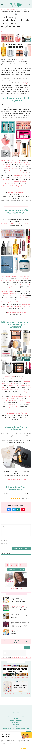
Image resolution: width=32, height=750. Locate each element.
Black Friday (19, 59)
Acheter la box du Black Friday (16, 479)
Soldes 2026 (16, 712)
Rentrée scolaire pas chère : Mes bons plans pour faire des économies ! (19, 600)
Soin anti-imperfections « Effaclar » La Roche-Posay (16, 302)
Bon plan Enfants (15, 598)
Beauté (16, 710)
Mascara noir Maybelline (9, 293)
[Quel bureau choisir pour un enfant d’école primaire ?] (7, 616)
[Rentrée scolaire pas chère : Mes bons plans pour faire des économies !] (7, 600)
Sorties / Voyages (16, 722)
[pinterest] (16, 565)
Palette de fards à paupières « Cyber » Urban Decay (16, 276)
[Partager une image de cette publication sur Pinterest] (23, 509)
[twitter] (12, 565)
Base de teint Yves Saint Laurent (16, 295)
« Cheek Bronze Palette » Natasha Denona (18, 379)
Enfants (16, 718)
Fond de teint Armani (19, 175)
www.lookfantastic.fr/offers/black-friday (16, 413)
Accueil (3, 9)
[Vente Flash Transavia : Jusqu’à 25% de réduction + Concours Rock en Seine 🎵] (7, 608)
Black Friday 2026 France (12, 9)
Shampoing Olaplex (9, 376)
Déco (16, 726)
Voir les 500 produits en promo (16, 192)
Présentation (13, 588)
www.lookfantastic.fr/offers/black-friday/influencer (15, 223)
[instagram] (21, 565)
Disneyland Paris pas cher (16, 720)
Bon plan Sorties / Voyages (18, 606)
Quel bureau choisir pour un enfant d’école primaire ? (19, 616)
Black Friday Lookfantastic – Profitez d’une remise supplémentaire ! (16, 21)
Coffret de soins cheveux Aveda (10, 160)
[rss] (25, 565)
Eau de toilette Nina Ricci (9, 168)
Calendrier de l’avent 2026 (16, 714)
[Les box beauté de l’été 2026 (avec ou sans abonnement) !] (7, 632)
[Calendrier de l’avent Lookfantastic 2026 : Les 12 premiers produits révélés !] (7, 624)
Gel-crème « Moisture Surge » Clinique (14, 186)
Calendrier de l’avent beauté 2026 (20, 623)
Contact (20, 588)
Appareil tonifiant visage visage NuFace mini (16, 400)
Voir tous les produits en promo (16, 312)
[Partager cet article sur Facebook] (9, 509)
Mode (16, 708)
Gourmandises (16, 724)
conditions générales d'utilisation (21, 657)
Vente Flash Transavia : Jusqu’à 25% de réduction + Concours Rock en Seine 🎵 (20, 608)
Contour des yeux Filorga (16, 171)
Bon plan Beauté (15, 621)
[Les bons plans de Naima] (16, 4)
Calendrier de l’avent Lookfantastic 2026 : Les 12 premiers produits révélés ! (20, 625)
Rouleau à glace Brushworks (19, 173)
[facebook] (7, 565)
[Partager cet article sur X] (14, 509)
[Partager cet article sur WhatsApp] (18, 509)
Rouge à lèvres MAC (12, 407)
